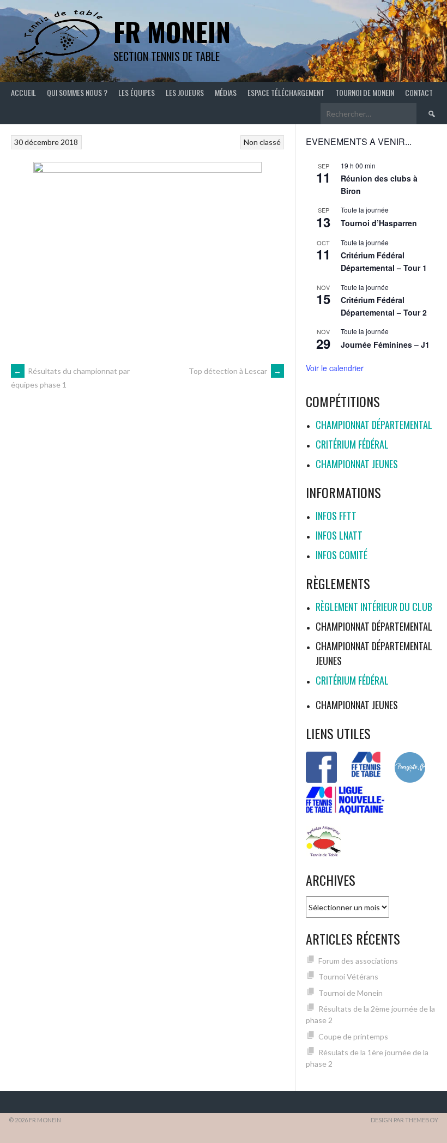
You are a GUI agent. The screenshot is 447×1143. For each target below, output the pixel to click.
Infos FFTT (336, 516)
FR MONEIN (172, 31)
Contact (419, 92)
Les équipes (136, 92)
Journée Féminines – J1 (385, 344)
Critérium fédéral (352, 444)
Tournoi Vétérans (348, 976)
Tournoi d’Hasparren (379, 222)
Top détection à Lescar (235, 371)
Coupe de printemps (353, 1036)
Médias (226, 92)
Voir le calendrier (335, 367)
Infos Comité (341, 555)
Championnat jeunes (357, 464)
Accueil (23, 92)
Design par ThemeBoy (404, 1119)
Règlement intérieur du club (374, 607)
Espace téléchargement (285, 92)
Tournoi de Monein (364, 92)
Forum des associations (358, 960)
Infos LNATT (339, 535)
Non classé (262, 142)
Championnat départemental (374, 425)
